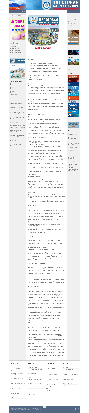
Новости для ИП (32, 394)
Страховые (71, 163)
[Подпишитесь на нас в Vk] (24, 11)
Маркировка (76, 141)
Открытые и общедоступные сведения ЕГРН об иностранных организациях (17, 378)
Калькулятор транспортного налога (53, 374)
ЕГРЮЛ (72, 138)
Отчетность (70, 157)
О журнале (27, 405)
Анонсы (41, 405)
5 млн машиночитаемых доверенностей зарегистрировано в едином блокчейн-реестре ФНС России (17, 124)
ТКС (74, 163)
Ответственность (70, 156)
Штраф (75, 169)
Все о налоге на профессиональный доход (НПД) (70, 366)
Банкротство (70, 134)
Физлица (71, 169)
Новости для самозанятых (69, 385)
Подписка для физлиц (60, 405)
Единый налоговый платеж (52, 382)
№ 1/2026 (12, 83)
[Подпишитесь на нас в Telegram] (22, 11)
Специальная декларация (51, 384)
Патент (73, 157)
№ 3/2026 (12, 86)
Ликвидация (73, 141)
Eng (52, 405)
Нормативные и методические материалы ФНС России (17, 388)
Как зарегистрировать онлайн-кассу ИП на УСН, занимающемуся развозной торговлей (17, 119)
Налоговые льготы (72, 152)
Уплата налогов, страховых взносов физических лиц (53, 371)
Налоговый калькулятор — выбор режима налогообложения (35, 380)
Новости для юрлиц (15, 393)
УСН (68, 166)
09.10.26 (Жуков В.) (71, 25)
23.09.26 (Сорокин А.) (72, 21)
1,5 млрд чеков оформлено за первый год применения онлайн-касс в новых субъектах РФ (17, 114)
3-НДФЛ (72, 132)
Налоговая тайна (70, 149)
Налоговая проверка (73, 147)
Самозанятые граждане (73, 160)
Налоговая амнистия (74, 146)
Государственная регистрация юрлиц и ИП (35, 370)
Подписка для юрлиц (71, 405)
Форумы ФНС (49, 390)
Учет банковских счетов (33, 392)
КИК (68, 141)
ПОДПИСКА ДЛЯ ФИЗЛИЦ (15, 50)
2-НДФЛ (69, 132)
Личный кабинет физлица (51, 368)
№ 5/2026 (12, 88)
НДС (69, 143)
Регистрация (71, 158)
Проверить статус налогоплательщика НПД (68, 382)
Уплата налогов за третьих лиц (52, 379)
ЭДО (77, 169)
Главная (15, 405)
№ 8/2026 (12, 92)
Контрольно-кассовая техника (35, 389)
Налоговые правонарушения (71, 153)
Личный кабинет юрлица (16, 368)
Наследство (76, 154)
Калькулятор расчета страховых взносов (34, 384)
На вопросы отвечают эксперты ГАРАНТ (17, 396)
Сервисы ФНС (72, 161)
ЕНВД (75, 138)
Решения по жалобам (15, 391)
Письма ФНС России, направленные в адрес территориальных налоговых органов (18, 383)
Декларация (71, 135)
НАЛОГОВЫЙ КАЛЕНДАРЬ (15, 52)
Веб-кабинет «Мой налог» (69, 379)
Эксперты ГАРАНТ (72, 170)
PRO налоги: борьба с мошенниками (18, 101)
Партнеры (47, 405)
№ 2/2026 (12, 84)
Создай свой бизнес (33, 373)
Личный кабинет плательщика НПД (70, 377)
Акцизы (77, 132)
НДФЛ (72, 143)
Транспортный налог (72, 164)
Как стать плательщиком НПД (69, 369)
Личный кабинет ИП (33, 367)
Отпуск (75, 156)
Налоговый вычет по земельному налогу (52, 387)
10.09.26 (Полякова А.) (72, 17)
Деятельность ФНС (72, 137)
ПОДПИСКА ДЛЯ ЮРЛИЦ (15, 48)
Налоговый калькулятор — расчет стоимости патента (35, 376)
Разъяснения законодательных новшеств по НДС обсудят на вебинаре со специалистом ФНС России (17, 135)
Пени (75, 157)
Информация (34, 405)
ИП (77, 140)
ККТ (70, 142)
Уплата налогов (71, 166)
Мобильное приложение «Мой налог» (71, 374)
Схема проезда (13, 46)
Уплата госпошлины (50, 377)
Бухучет (73, 134)
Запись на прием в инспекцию (52, 365)
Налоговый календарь (15, 365)
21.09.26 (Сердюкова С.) (72, 19)
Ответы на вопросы (68, 372)
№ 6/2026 (12, 90)
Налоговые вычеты (72, 150)
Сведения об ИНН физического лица (36, 387)
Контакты (21, 405)
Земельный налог (72, 140)
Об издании (12, 44)
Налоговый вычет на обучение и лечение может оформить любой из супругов (16, 144)
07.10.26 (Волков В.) (71, 23)
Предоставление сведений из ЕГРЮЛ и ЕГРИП (17, 374)
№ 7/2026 (12, 91)
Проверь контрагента (15, 370)
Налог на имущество (73, 143)
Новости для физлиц (50, 393)
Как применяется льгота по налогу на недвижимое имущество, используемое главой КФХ (17, 109)
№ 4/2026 (12, 87)
